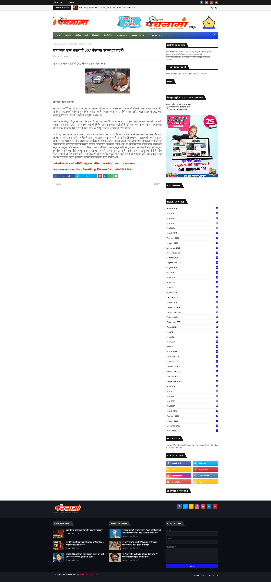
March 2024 (192, 351)
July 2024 (192, 332)
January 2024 (192, 361)
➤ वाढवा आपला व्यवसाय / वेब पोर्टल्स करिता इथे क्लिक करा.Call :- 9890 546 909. (92, 169)
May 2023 (192, 401)
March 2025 (192, 292)
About (63, 2)
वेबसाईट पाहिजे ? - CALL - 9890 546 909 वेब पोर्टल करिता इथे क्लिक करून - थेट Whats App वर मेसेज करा (178, 107)
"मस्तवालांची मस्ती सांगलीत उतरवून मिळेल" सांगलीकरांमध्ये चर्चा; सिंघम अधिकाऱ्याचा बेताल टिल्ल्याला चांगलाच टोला (141, 531)
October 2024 (192, 317)
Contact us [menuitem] (156, 35)
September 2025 (192, 262)
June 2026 (192, 218)
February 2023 (192, 416)
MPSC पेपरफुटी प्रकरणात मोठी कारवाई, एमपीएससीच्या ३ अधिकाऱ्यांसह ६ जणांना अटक (107, 7)
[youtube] (178, 481)
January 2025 (192, 302)
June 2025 (192, 277)
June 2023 (192, 396)
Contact (71, 2)
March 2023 (192, 411)
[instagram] (211, 2)
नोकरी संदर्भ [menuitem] (108, 35)
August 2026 (192, 208)
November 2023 (192, 371)
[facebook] (201, 2)
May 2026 (192, 223)
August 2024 (192, 327)
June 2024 (192, 337)
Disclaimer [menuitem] (121, 35)
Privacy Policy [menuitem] (138, 35)
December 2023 (192, 366)
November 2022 (192, 430)
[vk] (205, 475)
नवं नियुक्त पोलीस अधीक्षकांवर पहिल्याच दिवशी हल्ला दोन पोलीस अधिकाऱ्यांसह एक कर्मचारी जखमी (140, 555)
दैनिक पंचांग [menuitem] (96, 35)
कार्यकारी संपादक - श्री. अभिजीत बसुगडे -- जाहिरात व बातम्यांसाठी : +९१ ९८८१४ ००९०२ (94, 163)
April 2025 (192, 287)
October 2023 (192, 376)
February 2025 (192, 297)
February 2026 (192, 238)
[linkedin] (209, 506)
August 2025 (192, 267)
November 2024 (192, 312)
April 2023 (192, 406)
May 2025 (192, 282)
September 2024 (192, 322)
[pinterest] (216, 2)
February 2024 (192, 356)
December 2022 (192, 426)
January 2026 (192, 243)
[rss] (178, 469)
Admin (57, 56)
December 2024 (192, 307)
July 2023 (192, 391)
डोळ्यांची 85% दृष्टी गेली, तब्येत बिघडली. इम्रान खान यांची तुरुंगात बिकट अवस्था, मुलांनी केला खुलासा (85, 555)
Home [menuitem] (58, 35)
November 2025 (192, 253)
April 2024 (192, 346)
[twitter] (206, 2)
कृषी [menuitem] (86, 35)
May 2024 (192, 342)
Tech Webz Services (89, 574)
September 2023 (192, 381)
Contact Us (213, 575)
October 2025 (192, 257)
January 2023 (192, 421)
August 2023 (192, 386)
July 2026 (192, 213)
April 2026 (192, 228)
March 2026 (192, 233)
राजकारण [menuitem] (68, 35)
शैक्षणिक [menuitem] (78, 35)
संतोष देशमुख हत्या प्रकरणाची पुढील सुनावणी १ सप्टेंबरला (84, 530)
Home (55, 2)
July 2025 (192, 272)
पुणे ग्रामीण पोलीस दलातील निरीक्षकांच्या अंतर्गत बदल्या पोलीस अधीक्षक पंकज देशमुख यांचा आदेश (139, 543)
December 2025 (192, 248)
